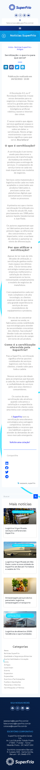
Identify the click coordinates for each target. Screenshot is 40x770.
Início (10, 47)
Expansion (8, 673)
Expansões (8, 676)
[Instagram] (20, 15)
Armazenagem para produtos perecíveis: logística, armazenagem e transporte (18, 600)
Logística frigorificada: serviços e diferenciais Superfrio (16, 530)
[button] (20, 28)
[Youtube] (28, 15)
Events (7, 670)
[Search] (35, 496)
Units (6, 662)
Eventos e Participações (14, 679)
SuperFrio (17, 416)
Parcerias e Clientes (12, 685)
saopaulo (23, 483)
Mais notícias (20, 504)
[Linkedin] (24, 15)
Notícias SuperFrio (23, 35)
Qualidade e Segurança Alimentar (18, 656)
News (6, 650)
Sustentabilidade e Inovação (16, 659)
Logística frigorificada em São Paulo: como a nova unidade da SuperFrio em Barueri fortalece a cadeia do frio (19, 565)
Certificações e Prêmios (14, 688)
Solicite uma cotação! (20, 442)
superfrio (31, 483)
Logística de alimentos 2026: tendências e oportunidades (18, 632)
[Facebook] (16, 15)
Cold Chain (8, 668)
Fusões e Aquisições (12, 682)
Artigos (20, 49)
